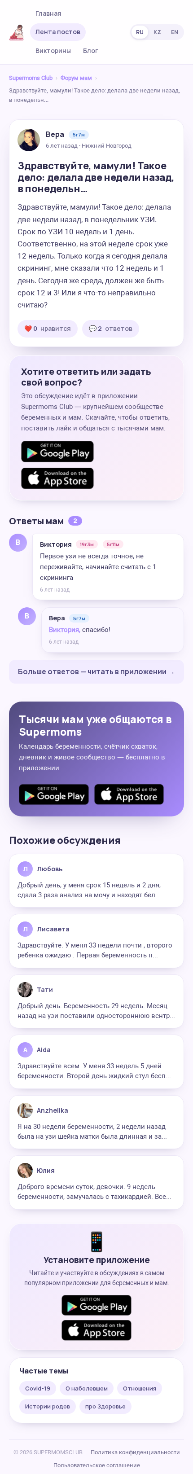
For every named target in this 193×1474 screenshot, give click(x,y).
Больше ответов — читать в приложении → (96, 671)
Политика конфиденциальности (135, 1452)
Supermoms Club (31, 78)
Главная (48, 13)
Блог (90, 50)
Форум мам (76, 78)
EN (174, 32)
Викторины (53, 50)
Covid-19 (37, 1388)
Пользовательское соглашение (96, 1465)
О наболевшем (87, 1388)
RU (140, 32)
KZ (157, 32)
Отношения (139, 1388)
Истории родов (47, 1406)
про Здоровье (105, 1406)
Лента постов (57, 31)
